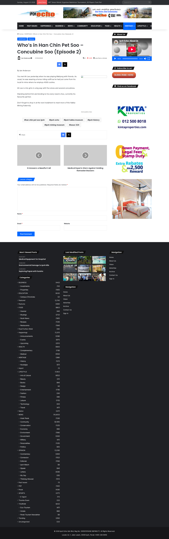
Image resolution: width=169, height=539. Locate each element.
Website (67, 223)
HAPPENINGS (45, 26)
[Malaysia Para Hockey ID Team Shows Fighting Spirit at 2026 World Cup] (70, 260)
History (31, 39)
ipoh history (94, 120)
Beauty (23, 379)
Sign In (65, 313)
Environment (25, 433)
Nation (21, 411)
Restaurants (24, 325)
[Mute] (145, 58)
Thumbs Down (24, 500)
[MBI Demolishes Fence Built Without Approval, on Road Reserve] (84, 260)
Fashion (23, 393)
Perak (21, 490)
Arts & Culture (25, 375)
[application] (132, 49)
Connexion (24, 457)
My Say (23, 475)
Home (21, 26)
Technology (24, 404)
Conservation (25, 425)
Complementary (26, 350)
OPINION (153, 26)
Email (20, 223)
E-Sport (23, 497)
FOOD (107, 26)
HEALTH (117, 26)
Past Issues (32, 26)
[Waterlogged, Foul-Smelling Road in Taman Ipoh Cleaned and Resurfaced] (70, 268)
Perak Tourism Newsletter (30, 515)
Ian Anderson (25, 58)
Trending (22, 518)
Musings (23, 315)
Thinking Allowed (26, 479)
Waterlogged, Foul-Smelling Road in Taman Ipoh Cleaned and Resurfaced (74, 2)
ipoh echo (54, 120)
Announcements (26, 336)
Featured (22, 300)
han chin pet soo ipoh (35, 120)
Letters (23, 472)
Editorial (23, 461)
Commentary (25, 454)
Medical (23, 354)
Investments (25, 286)
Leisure (23, 400)
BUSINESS (59, 26)
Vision (65, 299)
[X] (65, 64)
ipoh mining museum (55, 125)
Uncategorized (24, 522)
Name (20, 214)
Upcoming (24, 343)
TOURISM (22, 504)
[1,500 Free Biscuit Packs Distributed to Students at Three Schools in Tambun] (99, 277)
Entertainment (25, 390)
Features (22, 304)
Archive (66, 306)
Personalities (25, 443)
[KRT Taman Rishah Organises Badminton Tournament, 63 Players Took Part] (99, 260)
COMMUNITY (82, 26)
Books (22, 383)
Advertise (66, 303)
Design (23, 386)
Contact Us (67, 310)
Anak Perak (24, 418)
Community (24, 422)
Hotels (22, 511)
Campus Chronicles (27, 297)
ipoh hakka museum (74, 120)
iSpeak (23, 468)
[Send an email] (31, 58)
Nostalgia (24, 365)
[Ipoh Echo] (38, 14)
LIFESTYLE (141, 26)
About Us (66, 295)
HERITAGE (129, 26)
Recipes (23, 322)
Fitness (23, 397)
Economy (24, 429)
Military (23, 440)
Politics (23, 447)
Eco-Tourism (25, 507)
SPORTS (22, 493)
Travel (22, 408)
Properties (24, 290)
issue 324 (74, 125)
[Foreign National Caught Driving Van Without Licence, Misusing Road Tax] (84, 268)
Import (21, 368)
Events (23, 340)
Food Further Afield (26, 329)
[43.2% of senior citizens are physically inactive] (99, 268)
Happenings (23, 332)
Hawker (23, 311)
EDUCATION (95, 26)
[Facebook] (59, 64)
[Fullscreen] (149, 58)
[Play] (115, 58)
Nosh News (24, 318)
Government (25, 436)
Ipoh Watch (24, 465)
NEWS (70, 26)
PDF (20, 486)
